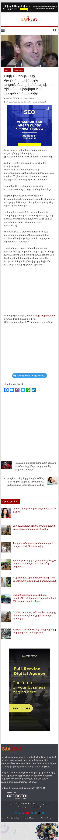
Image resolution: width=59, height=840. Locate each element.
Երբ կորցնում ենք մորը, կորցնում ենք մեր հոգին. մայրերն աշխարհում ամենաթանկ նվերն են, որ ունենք (23, 481)
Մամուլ (7, 70)
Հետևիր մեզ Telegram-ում (30, 375)
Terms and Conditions (30, 818)
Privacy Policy (46, 818)
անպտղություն (12, 102)
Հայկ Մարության (38, 102)
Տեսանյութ (18, 70)
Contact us (15, 818)
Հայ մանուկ (25, 102)
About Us (5, 818)
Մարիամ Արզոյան (28, 98)
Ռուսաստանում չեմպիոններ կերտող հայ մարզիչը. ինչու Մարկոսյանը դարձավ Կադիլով (36, 466)
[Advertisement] (29, 291)
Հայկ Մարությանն (45, 315)
